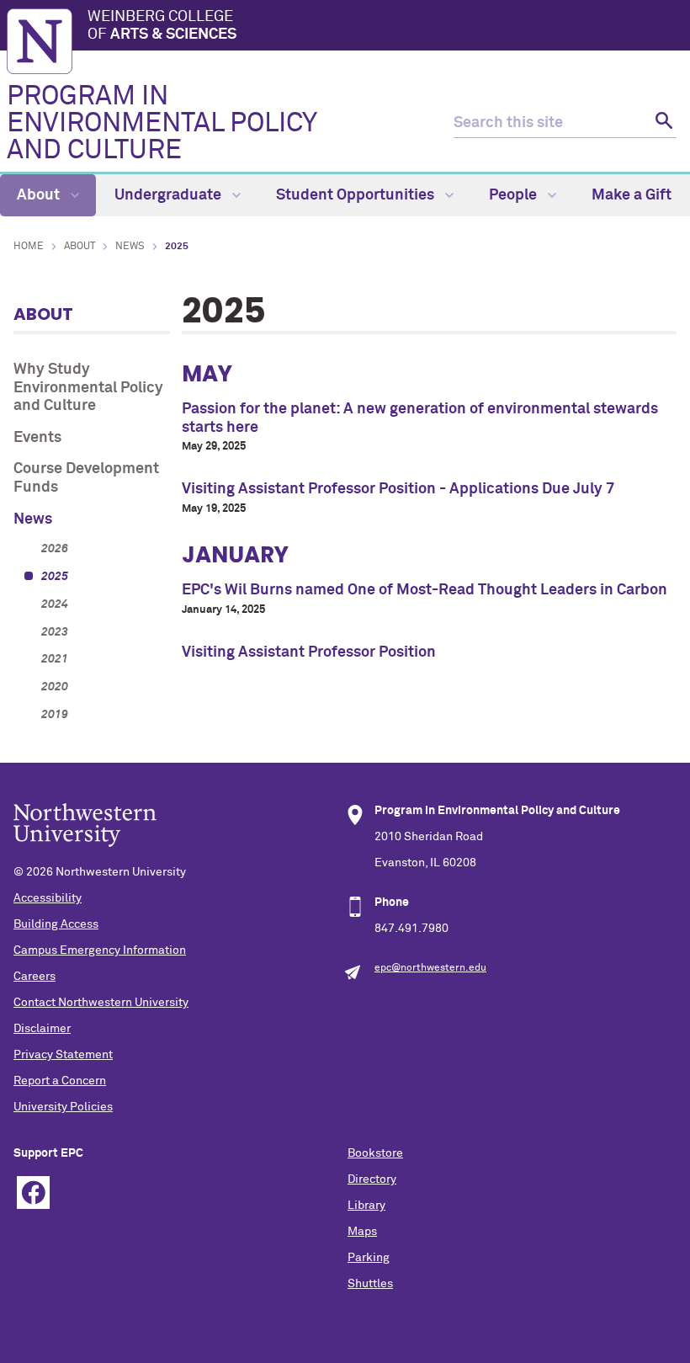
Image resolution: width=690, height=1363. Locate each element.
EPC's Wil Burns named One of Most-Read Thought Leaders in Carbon (424, 590)
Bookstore (375, 1153)
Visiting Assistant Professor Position (309, 652)
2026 (54, 549)
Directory (372, 1179)
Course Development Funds (86, 478)
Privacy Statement (63, 1055)
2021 (54, 659)
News (130, 247)
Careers (34, 976)
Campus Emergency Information (99, 950)
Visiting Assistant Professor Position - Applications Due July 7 (398, 489)
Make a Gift (631, 195)
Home (28, 247)
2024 (54, 604)
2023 (54, 632)
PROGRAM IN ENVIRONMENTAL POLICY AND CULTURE (161, 123)
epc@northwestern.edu (430, 968)
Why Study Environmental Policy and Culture (88, 387)
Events (37, 437)
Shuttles (370, 1284)
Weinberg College (162, 26)
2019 (54, 715)
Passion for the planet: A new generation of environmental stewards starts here (420, 418)
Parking (369, 1258)
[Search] (662, 123)
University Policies (63, 1107)
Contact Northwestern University (100, 1003)
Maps (362, 1232)
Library (366, 1205)
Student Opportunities (357, 195)
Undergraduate (169, 195)
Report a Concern (59, 1081)
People (514, 195)
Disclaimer (42, 1029)
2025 (54, 577)
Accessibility (47, 898)
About (40, 195)
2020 (54, 687)
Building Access (55, 924)
